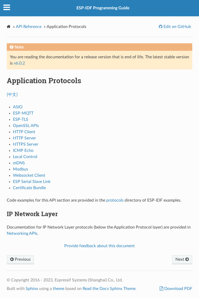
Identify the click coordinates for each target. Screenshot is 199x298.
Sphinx (32, 289)
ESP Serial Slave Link (32, 182)
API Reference (28, 27)
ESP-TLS (20, 119)
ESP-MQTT (23, 113)
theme (58, 289)
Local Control (25, 157)
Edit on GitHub (176, 27)
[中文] (12, 95)
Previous (22, 259)
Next (180, 259)
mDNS (19, 163)
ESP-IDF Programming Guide (103, 8)
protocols (115, 200)
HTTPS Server (25, 144)
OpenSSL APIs (26, 126)
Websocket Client (29, 175)
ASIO (18, 107)
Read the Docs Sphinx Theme (109, 289)
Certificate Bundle (29, 188)
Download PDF (177, 289)
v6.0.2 (19, 63)
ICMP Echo (23, 150)
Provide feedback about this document (99, 246)
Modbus (20, 169)
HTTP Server (24, 138)
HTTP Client (24, 132)
